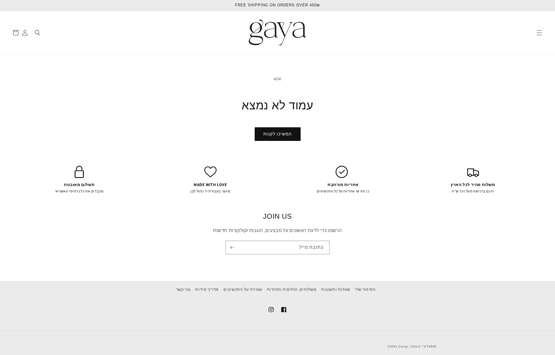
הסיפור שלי (365, 289)
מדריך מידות (207, 289)
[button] (539, 32)
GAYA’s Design (398, 346)
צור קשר (183, 289)
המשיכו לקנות (277, 134)
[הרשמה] (232, 247)
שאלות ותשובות (335, 289)
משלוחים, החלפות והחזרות (292, 289)
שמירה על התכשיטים (242, 289)
